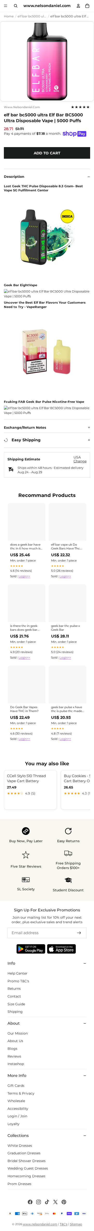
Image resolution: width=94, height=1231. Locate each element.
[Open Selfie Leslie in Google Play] (30, 949)
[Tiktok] (47, 1202)
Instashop (15, 1064)
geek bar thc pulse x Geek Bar (65, 627)
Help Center (17, 973)
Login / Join (17, 1116)
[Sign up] (79, 933)
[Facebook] (30, 1202)
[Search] (16, 6)
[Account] (78, 6)
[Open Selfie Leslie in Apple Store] (61, 949)
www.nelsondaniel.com (22, 107)
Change (80, 461)
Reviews (14, 1056)
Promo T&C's (18, 981)
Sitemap (76, 1224)
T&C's (63, 1224)
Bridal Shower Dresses (26, 1161)
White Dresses (19, 1145)
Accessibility (17, 1108)
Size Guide (16, 1004)
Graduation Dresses (23, 1153)
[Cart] (87, 6)
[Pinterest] (64, 1202)
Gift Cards (15, 1085)
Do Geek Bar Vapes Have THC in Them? (24, 709)
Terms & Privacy (20, 1093)
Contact (14, 996)
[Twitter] (55, 1202)
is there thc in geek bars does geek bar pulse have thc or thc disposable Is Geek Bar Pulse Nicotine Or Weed (26, 628)
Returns (14, 988)
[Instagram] (38, 1202)
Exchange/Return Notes (25, 427)
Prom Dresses (19, 1184)
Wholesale (16, 1101)
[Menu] (5, 5)
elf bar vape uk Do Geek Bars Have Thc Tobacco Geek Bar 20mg (65, 547)
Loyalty (13, 1124)
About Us (15, 1041)
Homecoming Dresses (26, 1176)
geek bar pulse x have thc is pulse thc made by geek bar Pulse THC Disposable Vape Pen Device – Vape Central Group (67, 709)
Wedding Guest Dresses (27, 1168)
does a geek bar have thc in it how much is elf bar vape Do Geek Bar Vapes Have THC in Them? (26, 547)
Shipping (15, 1011)
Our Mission (17, 1033)
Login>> (24, 576)
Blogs (12, 1048)
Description (14, 176)
